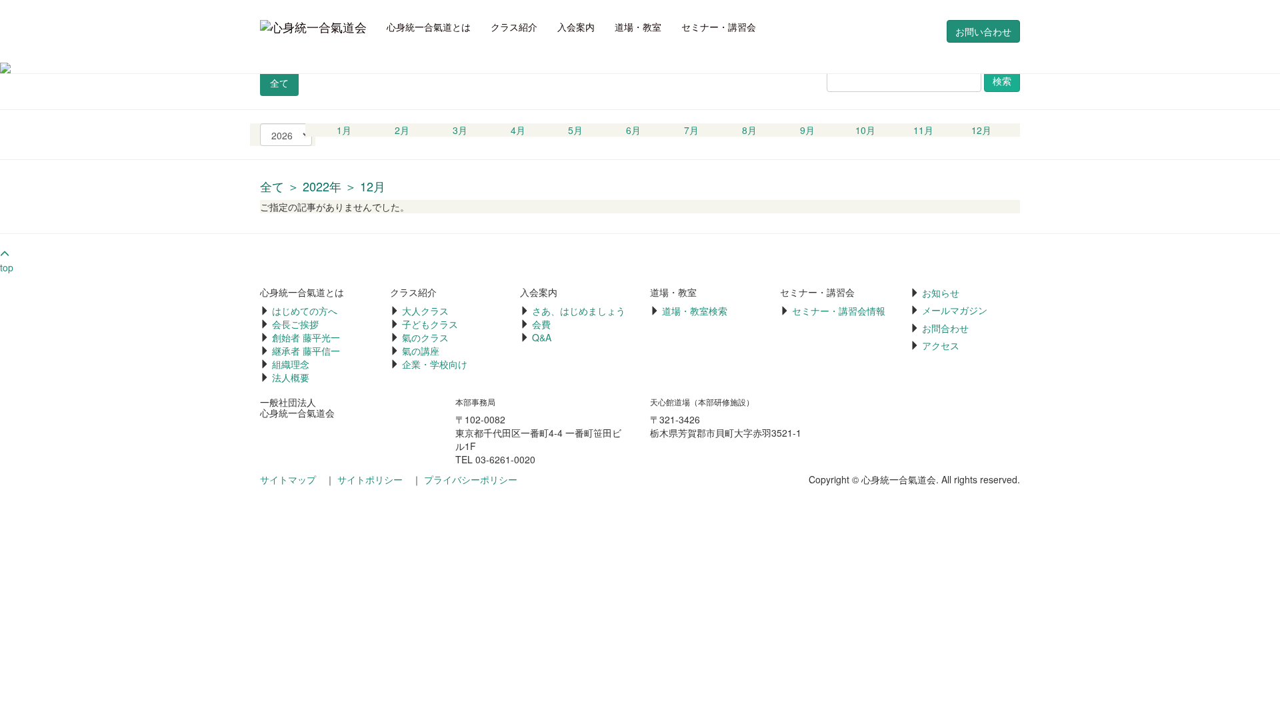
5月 (575, 130)
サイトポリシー (370, 479)
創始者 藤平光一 (306, 337)
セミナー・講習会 (718, 26)
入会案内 (576, 26)
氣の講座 (420, 350)
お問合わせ (945, 328)
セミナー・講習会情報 (838, 310)
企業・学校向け (434, 364)
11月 (923, 130)
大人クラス (425, 310)
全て (279, 82)
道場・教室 (638, 26)
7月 (691, 130)
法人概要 (290, 377)
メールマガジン (954, 310)
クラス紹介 (514, 26)
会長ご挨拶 (295, 324)
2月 (402, 130)
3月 (460, 130)
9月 (807, 130)
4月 (518, 130)
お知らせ (940, 292)
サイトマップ (288, 479)
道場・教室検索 (694, 310)
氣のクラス (425, 337)
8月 (749, 130)
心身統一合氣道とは (429, 26)
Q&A (541, 337)
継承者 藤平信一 (306, 350)
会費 (541, 324)
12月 (981, 130)
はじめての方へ (304, 310)
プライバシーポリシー (470, 479)
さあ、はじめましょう (578, 310)
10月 (865, 130)
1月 (344, 130)
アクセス (940, 345)
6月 (633, 130)
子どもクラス (430, 324)
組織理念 (290, 364)
